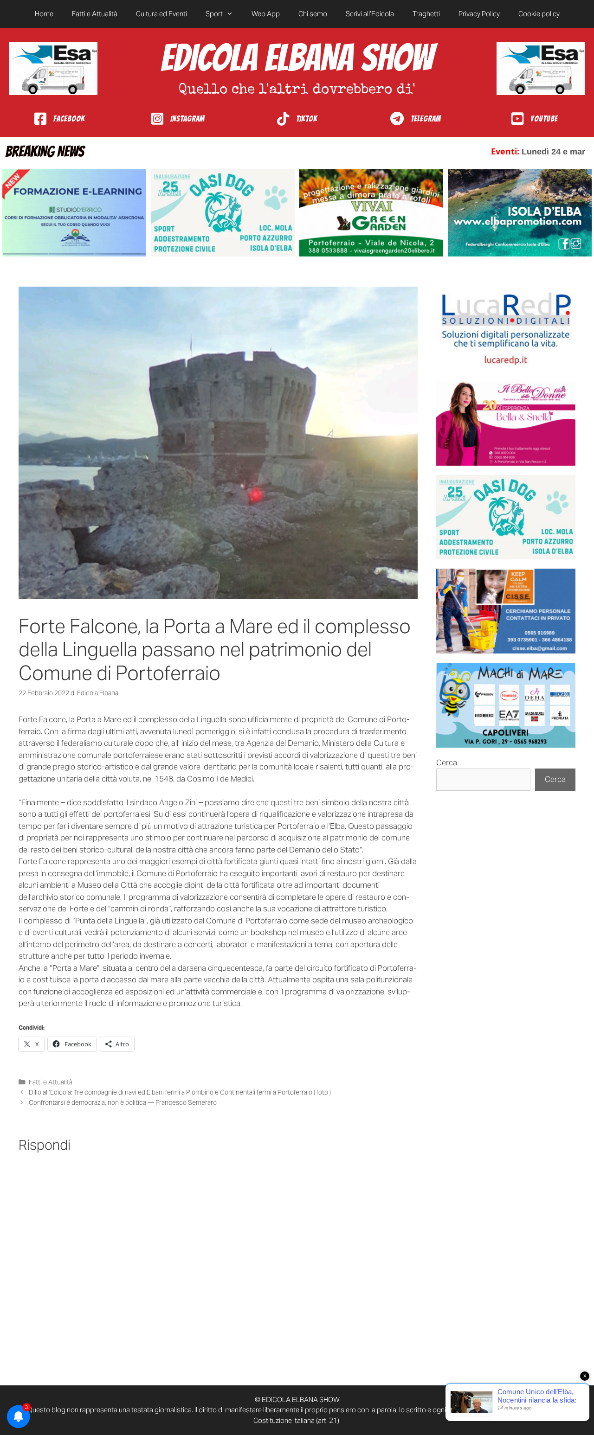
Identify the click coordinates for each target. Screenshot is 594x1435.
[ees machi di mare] (505, 705)
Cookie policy (539, 13)
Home (44, 13)
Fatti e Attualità (94, 13)
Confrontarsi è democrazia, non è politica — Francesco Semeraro (123, 1102)
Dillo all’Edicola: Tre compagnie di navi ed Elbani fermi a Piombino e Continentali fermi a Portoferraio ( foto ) (180, 1092)
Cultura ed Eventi (161, 13)
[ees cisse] (505, 611)
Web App (266, 13)
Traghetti (426, 13)
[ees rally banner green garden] (371, 213)
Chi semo (312, 13)
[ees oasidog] (505, 517)
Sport (214, 13)
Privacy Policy (479, 13)
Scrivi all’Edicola (370, 13)
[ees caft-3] (74, 213)
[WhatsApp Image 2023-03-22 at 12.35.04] (505, 329)
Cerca (446, 762)
